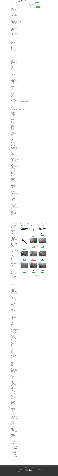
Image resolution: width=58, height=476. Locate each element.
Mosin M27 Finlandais (13, 428)
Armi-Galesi (12, 59)
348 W (12, 125)
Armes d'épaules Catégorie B (14, 62)
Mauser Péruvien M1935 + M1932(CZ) (15, 189)
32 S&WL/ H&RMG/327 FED (14, 147)
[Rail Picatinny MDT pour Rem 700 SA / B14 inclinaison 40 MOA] (24, 241)
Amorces (12, 318)
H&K (11, 69)
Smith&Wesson (12, 45)
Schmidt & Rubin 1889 (13, 174)
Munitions (12, 319)
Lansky (12, 306)
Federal (12, 106)
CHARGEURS (15, 454)
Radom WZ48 (12, 423)
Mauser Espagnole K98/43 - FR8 (14, 193)
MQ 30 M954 (12, 430)
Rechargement (12, 340)
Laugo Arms (12, 86)
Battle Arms (12, 63)
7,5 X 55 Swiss (12, 134)
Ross (11, 209)
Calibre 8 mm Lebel (13, 118)
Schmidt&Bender (13, 313)
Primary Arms (12, 93)
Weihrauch (12, 60)
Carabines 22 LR (13, 74)
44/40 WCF (12, 129)
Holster (12, 379)
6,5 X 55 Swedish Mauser (13, 133)
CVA (11, 232)
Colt (11, 267)
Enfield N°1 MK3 (13, 180)
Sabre (12, 96)
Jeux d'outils (12, 119)
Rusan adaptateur (13, 99)
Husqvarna (12, 264)
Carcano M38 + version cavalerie (14, 182)
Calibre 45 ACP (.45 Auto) (13, 116)
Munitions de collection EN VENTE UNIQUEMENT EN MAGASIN (17, 109)
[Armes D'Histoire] (17, 1)
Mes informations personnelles (38, 469)
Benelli (12, 233)
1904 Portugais (12, 200)
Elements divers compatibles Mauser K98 (15, 195)
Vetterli (12, 422)
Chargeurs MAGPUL (13, 168)
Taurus (12, 57)
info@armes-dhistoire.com (29, 470)
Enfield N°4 (12, 181)
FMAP (12, 53)
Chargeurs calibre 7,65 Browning (14, 163)
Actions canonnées (13, 79)
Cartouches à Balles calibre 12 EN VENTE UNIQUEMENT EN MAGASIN (15, 329)
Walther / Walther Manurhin (14, 44)
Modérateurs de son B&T (13, 23)
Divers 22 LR (12, 434)
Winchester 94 (12, 421)
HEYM (12, 231)
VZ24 (11, 201)
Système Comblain (13, 198)
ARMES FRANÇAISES (13, 170)
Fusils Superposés (13, 13)
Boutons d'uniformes (13, 158)
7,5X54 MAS (12, 121)
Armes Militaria (12, 29)
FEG (11, 266)
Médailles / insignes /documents (14, 156)
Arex (11, 40)
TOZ (11, 215)
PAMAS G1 (12, 274)
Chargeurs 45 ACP (13, 388)
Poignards (12, 307)
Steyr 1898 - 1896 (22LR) (13, 192)
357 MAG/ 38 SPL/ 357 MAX (14, 148)
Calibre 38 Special (13, 115)
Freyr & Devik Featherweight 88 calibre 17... (24, 232)
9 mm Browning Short (13, 165)
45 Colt (12, 123)
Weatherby (12, 325)
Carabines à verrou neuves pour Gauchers (15, 19)
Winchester (12, 105)
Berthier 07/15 (12, 171)
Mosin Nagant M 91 (13, 184)
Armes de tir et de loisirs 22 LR (14, 212)
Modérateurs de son (13, 80)
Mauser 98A (12, 176)
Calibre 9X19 (12, 113)
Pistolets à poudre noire (13, 225)
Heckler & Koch (12, 305)
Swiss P (12, 108)
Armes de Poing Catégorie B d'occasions (15, 261)
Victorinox (12, 87)
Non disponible (15, 456)
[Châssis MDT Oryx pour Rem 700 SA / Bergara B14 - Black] (33, 240)
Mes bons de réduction (37, 470)
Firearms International (13, 276)
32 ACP (12, 127)
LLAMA (12, 272)
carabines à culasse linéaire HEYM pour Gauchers (16, 21)
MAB (11, 47)
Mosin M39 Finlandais (13, 204)
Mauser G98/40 (12, 429)
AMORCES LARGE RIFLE (14, 100)
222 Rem (12, 131)
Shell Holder (12, 154)
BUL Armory (12, 34)
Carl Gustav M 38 (13, 186)
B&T (11, 285)
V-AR (11, 65)
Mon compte (37, 466)
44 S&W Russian (13, 346)
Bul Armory (12, 283)
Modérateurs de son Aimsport (14, 81)
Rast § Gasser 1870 (13, 205)
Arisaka (12, 208)
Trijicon (12, 94)
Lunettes (12, 91)
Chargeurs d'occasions (13, 384)
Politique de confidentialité (18, 471)
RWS (11, 103)
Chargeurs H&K (12, 167)
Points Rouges (12, 97)
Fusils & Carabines (13, 12)
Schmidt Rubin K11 (13, 175)
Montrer (28, 223)
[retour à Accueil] (12, 220)
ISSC (11, 76)
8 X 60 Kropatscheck (13, 111)
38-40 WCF (12, 122)
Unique (12, 46)
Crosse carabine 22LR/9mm (14, 213)
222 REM (12, 146)
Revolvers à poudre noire (13, 10)
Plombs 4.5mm (12, 83)
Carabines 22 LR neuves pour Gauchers (15, 78)
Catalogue (12, 224)
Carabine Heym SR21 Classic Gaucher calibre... (33, 269)
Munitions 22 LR (13, 112)
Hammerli (12, 67)
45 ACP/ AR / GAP (13, 149)
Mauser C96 (12, 179)
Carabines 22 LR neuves (13, 293)
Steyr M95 (12, 197)
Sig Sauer (12, 18)
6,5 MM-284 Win (13, 143)
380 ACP (12, 138)
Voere (11, 437)
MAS (11, 172)
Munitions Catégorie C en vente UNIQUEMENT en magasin (14, 332)
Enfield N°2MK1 (12, 432)
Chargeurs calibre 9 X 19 (13, 162)
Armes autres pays (13, 30)
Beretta (12, 41)
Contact (12, 218)
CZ (11, 35)
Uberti (12, 270)
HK (11, 36)
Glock (12, 55)
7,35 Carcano (12, 132)
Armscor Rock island (13, 42)
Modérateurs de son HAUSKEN (14, 22)
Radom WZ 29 (12, 425)
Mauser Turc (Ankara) (13, 419)
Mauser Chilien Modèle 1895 (14, 191)
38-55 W (12, 110)
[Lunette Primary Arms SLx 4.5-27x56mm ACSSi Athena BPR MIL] (42, 229)
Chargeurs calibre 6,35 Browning (14, 385)
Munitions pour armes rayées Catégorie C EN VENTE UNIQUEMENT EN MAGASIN (19, 101)
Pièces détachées (13, 169)
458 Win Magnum (13, 126)
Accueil (12, 8)
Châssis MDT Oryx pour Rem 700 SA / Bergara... (33, 244)
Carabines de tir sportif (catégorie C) (14, 26)
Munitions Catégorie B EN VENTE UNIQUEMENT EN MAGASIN (14, 334)
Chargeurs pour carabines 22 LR (14, 159)
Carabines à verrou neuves (14, 15)
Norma (12, 324)
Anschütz (12, 214)
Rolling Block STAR (13, 194)
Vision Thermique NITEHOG (14, 317)
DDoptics (12, 311)
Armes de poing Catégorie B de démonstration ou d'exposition (17, 43)
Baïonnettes (12, 89)
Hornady (12, 102)
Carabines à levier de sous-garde (14, 24)
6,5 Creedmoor (12, 353)
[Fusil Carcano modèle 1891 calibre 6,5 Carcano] (33, 253)
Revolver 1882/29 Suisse (13, 50)
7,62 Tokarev (12, 135)
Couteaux (12, 85)
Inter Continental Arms (13, 263)
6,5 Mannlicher (12, 140)
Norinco (12, 436)
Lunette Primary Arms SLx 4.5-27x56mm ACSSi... (42, 232)
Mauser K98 (12, 177)
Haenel (12, 17)
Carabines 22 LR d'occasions (14, 297)
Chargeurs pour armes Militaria (14, 160)
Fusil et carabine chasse (13, 217)
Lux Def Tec (12, 286)
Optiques (12, 90)
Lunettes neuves (13, 310)
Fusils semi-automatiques (13, 14)
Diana (11, 77)
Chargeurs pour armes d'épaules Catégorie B (15, 166)
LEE (11, 120)
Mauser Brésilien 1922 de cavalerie (14, 207)
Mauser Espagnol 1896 (13, 203)
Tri (20, 223)
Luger (11, 278)
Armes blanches (13, 84)
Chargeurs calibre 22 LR (13, 387)
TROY (12, 64)
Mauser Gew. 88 (13, 178)
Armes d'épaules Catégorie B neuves (15, 280)
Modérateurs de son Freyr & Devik (14, 299)
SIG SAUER (12, 92)
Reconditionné (15, 461)
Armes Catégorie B (13, 32)
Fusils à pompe (12, 229)
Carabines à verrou (13, 230)
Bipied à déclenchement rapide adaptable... (33, 233)
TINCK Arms (12, 70)
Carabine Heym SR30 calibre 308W (42, 269)
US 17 (12, 187)
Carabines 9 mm (13, 82)
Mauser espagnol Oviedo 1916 (14, 431)
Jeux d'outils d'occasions (13, 151)
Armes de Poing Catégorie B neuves (15, 33)
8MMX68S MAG (13, 144)
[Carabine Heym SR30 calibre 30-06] (42, 240)
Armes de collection (13, 27)
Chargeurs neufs (13, 161)
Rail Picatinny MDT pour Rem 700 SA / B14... (24, 246)
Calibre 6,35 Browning (13, 114)
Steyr (11, 51)
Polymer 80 (12, 39)
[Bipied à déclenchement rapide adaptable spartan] (33, 229)
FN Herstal (12, 48)
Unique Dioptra (12, 438)
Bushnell (12, 95)
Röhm (12, 61)
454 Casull (12, 124)
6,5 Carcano (12, 136)
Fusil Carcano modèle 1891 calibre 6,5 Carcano (33, 257)
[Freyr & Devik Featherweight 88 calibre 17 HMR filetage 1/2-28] (24, 229)
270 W (12, 366)
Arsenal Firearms (13, 37)
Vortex (12, 312)
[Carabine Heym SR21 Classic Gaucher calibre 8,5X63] (33, 265)
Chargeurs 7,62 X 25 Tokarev (14, 164)
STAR (12, 271)
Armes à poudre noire (13, 9)
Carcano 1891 (12, 199)
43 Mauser (12, 359)
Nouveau (14, 460)
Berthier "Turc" (12, 173)
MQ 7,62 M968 (12, 206)
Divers (12, 11)
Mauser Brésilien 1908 (13, 188)
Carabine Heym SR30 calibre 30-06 (42, 244)
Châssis (12, 20)
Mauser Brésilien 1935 (13, 190)
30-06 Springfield (13, 145)
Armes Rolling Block (13, 427)
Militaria (12, 155)
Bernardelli (12, 54)
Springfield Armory (13, 255)
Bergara (12, 16)
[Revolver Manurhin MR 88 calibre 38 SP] (24, 253)
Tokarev (12, 273)
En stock (14, 457)
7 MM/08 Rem (12, 128)
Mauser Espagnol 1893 (13, 202)
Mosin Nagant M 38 (13, 185)
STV (11, 326)
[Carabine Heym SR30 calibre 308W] (42, 265)
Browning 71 (12, 420)
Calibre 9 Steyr (12, 339)
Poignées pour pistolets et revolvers (14, 435)
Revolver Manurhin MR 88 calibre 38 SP (24, 257)
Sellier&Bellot (12, 107)
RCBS (12, 141)
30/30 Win (12, 130)
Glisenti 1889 (12, 210)
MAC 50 (12, 56)
